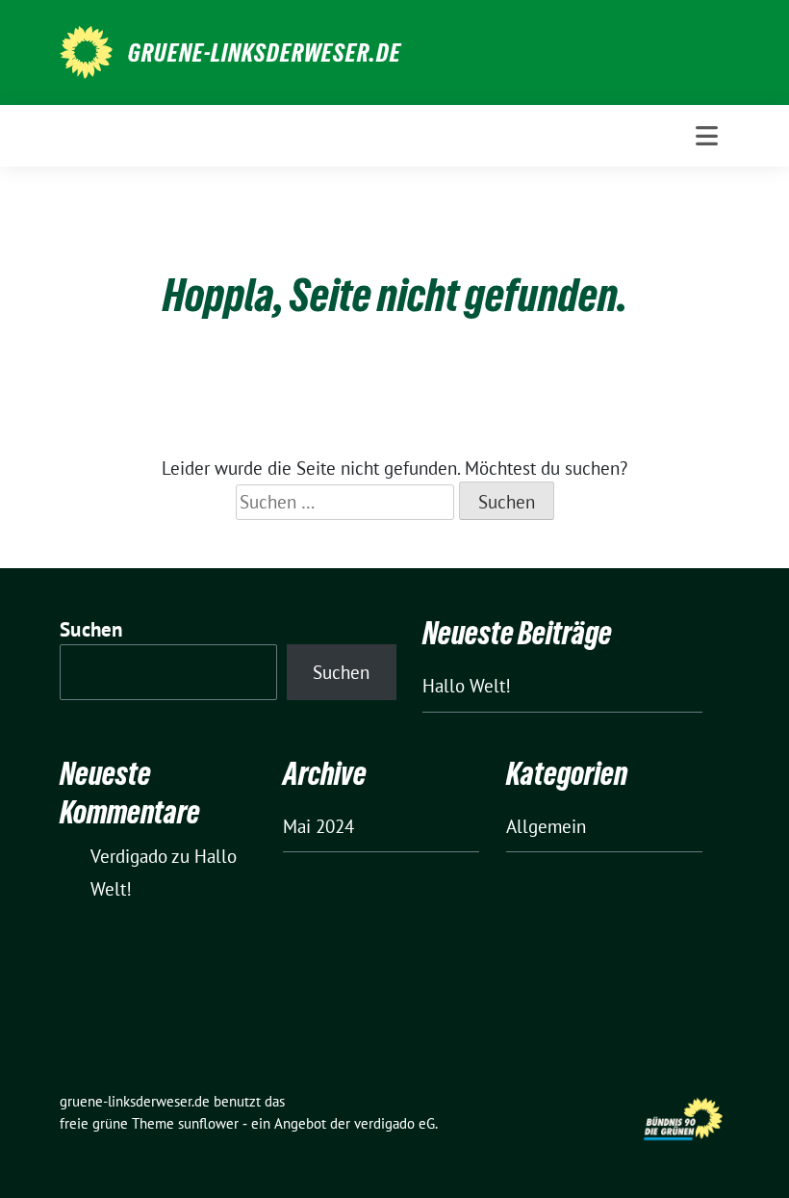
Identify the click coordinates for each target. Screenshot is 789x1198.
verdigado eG (394, 1123)
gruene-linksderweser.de (264, 53)
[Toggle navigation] (706, 135)
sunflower (208, 1123)
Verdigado (128, 856)
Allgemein (546, 826)
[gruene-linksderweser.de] (86, 50)
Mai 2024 (318, 826)
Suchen (91, 629)
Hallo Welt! (466, 685)
